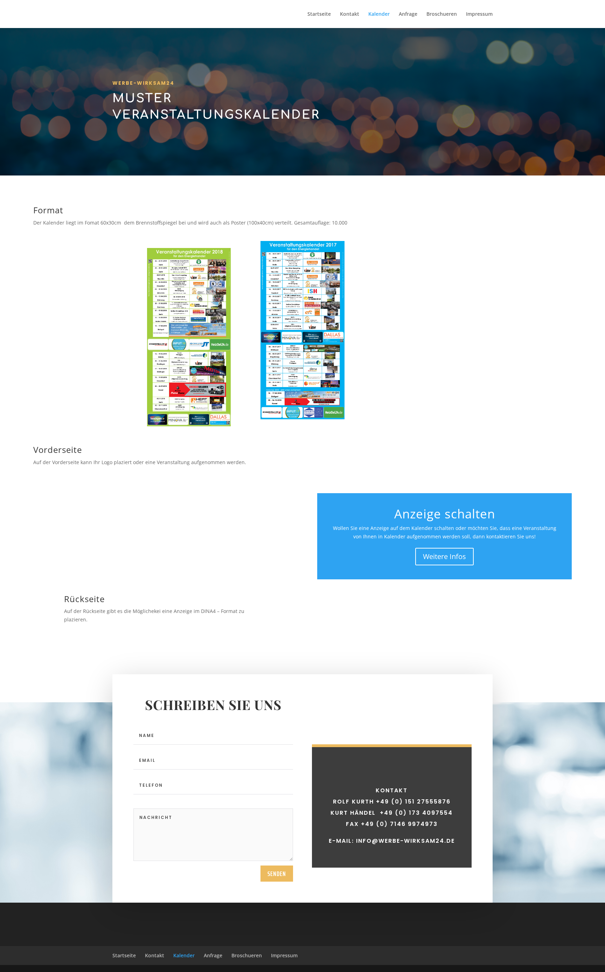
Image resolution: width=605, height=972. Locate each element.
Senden (276, 873)
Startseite (319, 14)
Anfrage (408, 14)
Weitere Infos (444, 556)
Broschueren (441, 14)
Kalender (379, 14)
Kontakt (349, 14)
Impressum (479, 14)
